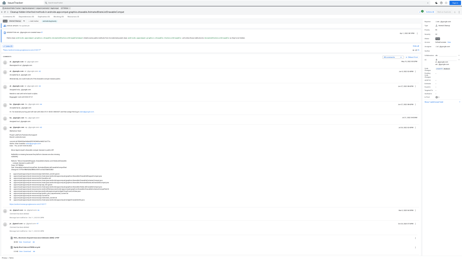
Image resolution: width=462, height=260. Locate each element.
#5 (418, 50)
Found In (427, 87)
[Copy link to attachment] (34, 242)
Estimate (428, 83)
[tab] (9, 17)
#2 (39, 71)
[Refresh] (4, 12)
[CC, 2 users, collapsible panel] (447, 60)
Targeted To (429, 90)
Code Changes (428, 69)
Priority (427, 30)
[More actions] (459, 12)
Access (427, 42)
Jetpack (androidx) (42, 8)
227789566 (64, 8)
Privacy (4, 258)
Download (27, 242)
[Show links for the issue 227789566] (70, 8)
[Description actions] (417, 33)
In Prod (427, 97)
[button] (442, 25)
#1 (42, 32)
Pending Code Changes (428, 75)
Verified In (428, 94)
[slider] (422, 137)
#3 (39, 86)
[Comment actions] (415, 71)
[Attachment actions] (415, 238)
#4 (41, 104)
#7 (37, 223)
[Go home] (1, 12)
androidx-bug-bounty (50, 21)
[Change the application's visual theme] (436, 2)
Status (427, 38)
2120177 (443, 69)
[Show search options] (427, 2)
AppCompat (55, 8)
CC (426, 60)
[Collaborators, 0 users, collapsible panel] (447, 55)
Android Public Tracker (13, 8)
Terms (11, 258)
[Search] (46, 2)
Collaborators (429, 55)
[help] (441, 2)
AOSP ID (428, 80)
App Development (28, 8)
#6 (38, 210)
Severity (427, 34)
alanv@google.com (87, 112)
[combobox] (237, 2)
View (20, 242)
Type (426, 25)
